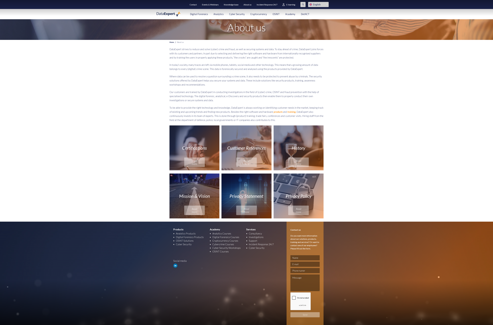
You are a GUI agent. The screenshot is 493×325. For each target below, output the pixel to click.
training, (291, 111)
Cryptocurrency (258, 14)
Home (171, 42)
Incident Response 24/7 (267, 4)
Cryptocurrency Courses (225, 240)
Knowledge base (231, 4)
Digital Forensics (199, 14)
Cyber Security (237, 14)
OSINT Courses (220, 251)
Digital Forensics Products (190, 237)
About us (248, 4)
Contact (193, 4)
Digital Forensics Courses (225, 237)
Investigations (256, 237)
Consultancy (255, 233)
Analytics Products (186, 233)
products (278, 111)
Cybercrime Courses (223, 244)
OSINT (276, 14)
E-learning (290, 4)
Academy (290, 14)
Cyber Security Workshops (226, 247)
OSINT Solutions (184, 240)
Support (253, 240)
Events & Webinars (210, 4)
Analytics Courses (221, 233)
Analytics (219, 14)
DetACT (305, 14)
